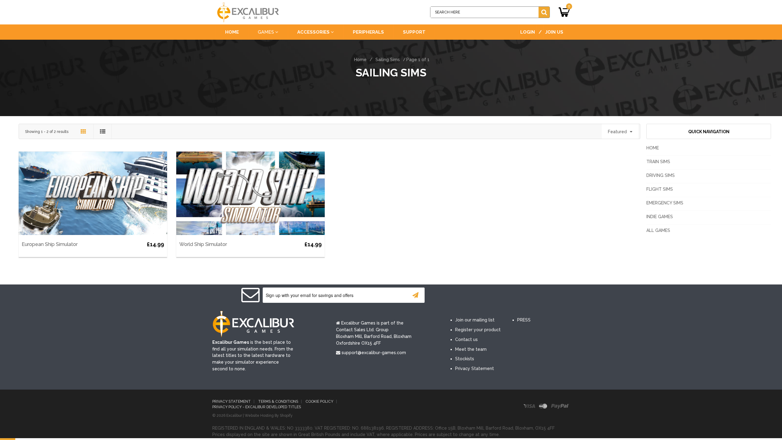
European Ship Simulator (50, 244)
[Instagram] (512, 295)
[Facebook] (457, 295)
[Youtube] (494, 295)
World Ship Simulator (203, 244)
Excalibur (234, 415)
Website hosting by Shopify (269, 415)
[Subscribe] (415, 295)
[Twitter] (475, 295)
